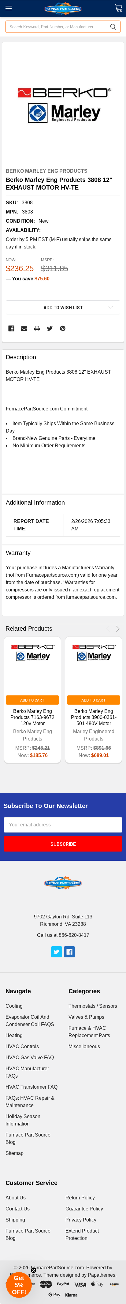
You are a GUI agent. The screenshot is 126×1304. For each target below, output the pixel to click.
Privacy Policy (80, 1219)
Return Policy (80, 1197)
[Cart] (118, 8)
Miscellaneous (84, 1046)
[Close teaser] (34, 1270)
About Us (16, 1197)
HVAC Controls (22, 1046)
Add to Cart (32, 700)
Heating (14, 1035)
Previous (109, 629)
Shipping (15, 1219)
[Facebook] (11, 328)
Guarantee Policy (84, 1208)
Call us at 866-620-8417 (63, 935)
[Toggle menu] (8, 8)
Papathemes (101, 1275)
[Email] (24, 328)
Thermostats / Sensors (93, 1006)
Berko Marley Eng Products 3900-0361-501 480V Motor (94, 717)
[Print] (37, 328)
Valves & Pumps (86, 1017)
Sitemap (15, 1153)
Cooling (14, 1006)
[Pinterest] (62, 328)
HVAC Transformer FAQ (31, 1087)
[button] (19, 1285)
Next (116, 629)
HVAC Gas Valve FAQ (30, 1057)
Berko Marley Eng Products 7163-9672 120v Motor (32, 717)
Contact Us (18, 1208)
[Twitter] (49, 328)
